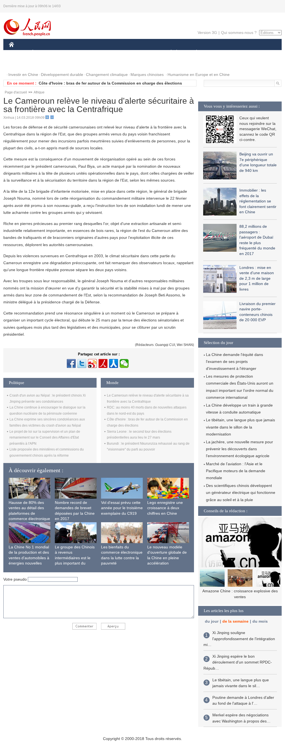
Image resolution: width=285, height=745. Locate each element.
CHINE (19, 52)
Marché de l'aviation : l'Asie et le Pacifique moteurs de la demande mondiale (235, 471)
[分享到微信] (124, 363)
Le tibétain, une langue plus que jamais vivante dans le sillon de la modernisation (240, 427)
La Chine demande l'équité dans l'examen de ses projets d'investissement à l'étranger (234, 361)
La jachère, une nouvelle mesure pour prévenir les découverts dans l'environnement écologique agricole (239, 449)
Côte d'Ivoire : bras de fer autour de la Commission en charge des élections (110, 83)
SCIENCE (117, 52)
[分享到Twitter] (81, 363)
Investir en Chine (23, 74)
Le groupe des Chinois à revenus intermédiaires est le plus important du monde (75, 558)
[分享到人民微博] (103, 363)
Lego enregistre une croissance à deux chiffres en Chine (165, 508)
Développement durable (62, 74)
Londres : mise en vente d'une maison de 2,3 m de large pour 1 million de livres (256, 278)
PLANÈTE (193, 52)
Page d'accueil (16, 92)
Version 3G (207, 32)
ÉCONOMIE (43, 52)
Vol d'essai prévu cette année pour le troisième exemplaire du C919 (122, 508)
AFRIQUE (93, 52)
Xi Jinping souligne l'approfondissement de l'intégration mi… (239, 638)
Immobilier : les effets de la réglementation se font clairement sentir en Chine (257, 201)
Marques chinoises (147, 74)
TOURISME (240, 52)
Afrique (39, 92)
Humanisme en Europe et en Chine (199, 74)
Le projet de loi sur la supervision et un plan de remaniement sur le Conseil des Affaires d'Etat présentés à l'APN (44, 437)
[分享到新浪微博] (92, 363)
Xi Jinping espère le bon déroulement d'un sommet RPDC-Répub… (237, 662)
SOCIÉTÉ (168, 52)
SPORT (216, 52)
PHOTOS (21, 63)
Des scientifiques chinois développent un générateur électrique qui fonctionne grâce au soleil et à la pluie (240, 492)
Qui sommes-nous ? (239, 32)
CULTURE (143, 52)
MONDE (69, 52)
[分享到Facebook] (71, 363)
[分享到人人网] (113, 363)
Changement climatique (107, 74)
